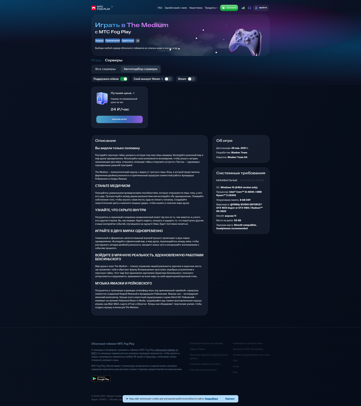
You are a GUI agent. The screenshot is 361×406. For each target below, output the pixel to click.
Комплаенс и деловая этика (248, 343)
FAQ (160, 8)
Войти (263, 8)
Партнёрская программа (203, 370)
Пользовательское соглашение (206, 343)
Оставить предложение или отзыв (251, 355)
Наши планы (195, 8)
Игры (96, 60)
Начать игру (119, 119)
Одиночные (128, 40)
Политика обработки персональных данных (209, 356)
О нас (236, 366)
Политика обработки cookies (205, 364)
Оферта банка (197, 349)
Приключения (113, 40)
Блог (235, 372)
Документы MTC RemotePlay (248, 349)
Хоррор (99, 40)
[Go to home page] (124, 8)
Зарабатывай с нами (176, 8)
